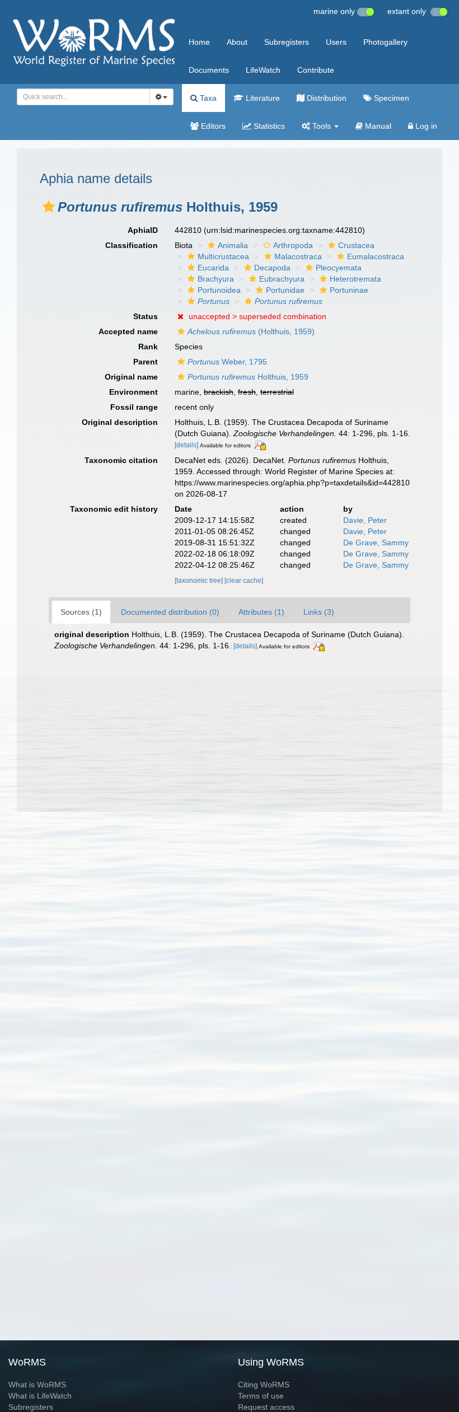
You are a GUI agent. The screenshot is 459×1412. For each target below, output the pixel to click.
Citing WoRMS (263, 1384)
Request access (266, 1406)
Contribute (315, 70)
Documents (209, 70)
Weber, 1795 (227, 361)
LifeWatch (263, 70)
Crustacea (356, 245)
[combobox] (83, 96)
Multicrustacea (223, 256)
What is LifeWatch (40, 1395)
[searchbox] (80, 97)
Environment (133, 391)
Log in (425, 125)
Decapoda (272, 267)
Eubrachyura (282, 278)
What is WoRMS (37, 1384)
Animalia (233, 245)
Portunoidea (219, 290)
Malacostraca (298, 256)
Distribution (325, 97)
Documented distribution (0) (170, 611)
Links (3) (318, 611)
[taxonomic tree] (199, 581)
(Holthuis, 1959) (251, 331)
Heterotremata (355, 278)
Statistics (268, 125)
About (237, 42)
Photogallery (385, 42)
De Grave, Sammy (376, 542)
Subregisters (286, 42)
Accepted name (128, 331)
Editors (212, 125)
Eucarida (213, 267)
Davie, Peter (365, 520)
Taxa (207, 97)
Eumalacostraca (375, 256)
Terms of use (261, 1395)
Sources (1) (81, 611)
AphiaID (143, 230)
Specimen (390, 97)
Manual (377, 125)
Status (145, 316)
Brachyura (216, 278)
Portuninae (349, 290)
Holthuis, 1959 (248, 376)
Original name (131, 376)
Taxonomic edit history (114, 508)
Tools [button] (321, 125)
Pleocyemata (339, 267)
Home (199, 42)
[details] (186, 445)
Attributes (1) (261, 611)
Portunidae (285, 290)
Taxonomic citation (121, 460)
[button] (49, 206)
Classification (131, 245)
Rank (148, 346)
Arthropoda (293, 245)
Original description (120, 422)
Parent (145, 361)
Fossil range (134, 407)
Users (336, 42)
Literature (261, 97)
